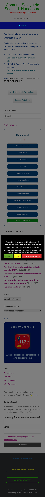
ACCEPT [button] (8, 256)
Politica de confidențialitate (31, 256)
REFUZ (17, 256)
